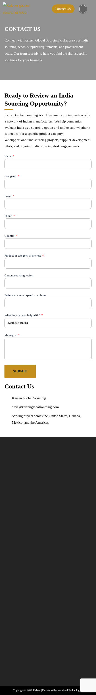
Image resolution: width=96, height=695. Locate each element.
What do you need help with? (22, 315)
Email (8, 196)
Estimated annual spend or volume (25, 295)
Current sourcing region (18, 275)
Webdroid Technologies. (70, 690)
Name (8, 156)
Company (10, 176)
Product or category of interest (23, 255)
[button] (82, 9)
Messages (10, 335)
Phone (8, 216)
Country (9, 235)
